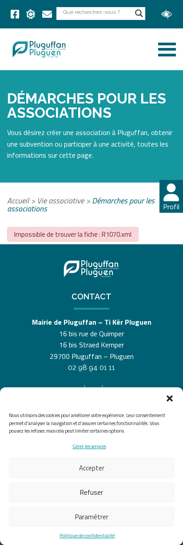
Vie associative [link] (60, 201)
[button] (169, 398)
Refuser (91, 492)
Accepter (91, 468)
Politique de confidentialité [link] (87, 535)
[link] (15, 14)
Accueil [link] (18, 201)
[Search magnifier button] (139, 13)
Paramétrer (91, 517)
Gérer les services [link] (89, 446)
